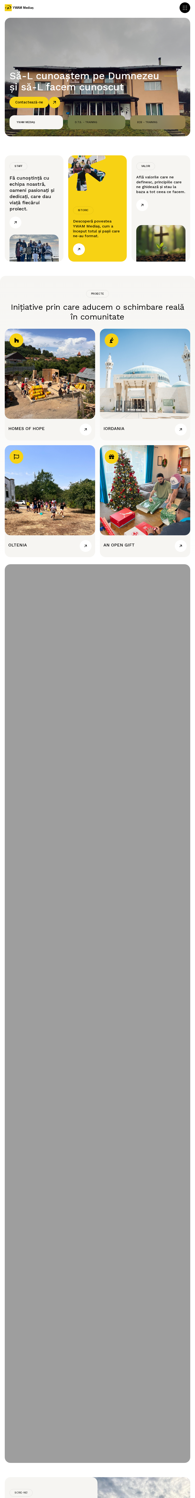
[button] (185, 8)
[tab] (36, 122)
